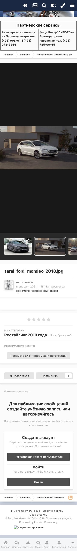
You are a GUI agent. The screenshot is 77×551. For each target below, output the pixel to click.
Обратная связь (53, 510)
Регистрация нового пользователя (38, 456)
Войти (38, 482)
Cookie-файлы (38, 514)
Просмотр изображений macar (37, 290)
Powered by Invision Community (38, 522)
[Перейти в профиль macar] (9, 285)
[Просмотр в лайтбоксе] (38, 147)
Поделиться (20, 376)
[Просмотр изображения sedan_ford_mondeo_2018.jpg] (18, 246)
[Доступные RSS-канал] (70, 497)
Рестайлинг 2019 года (25, 335)
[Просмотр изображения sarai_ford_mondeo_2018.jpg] (50, 246)
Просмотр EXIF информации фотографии (38, 355)
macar (29, 282)
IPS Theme (17, 510)
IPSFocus (34, 510)
